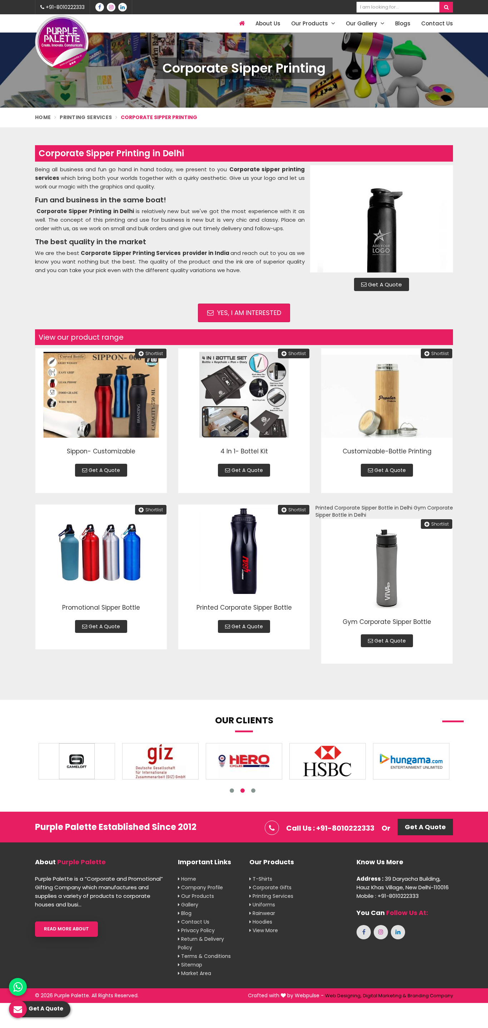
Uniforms (263, 904)
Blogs (402, 23)
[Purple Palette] (62, 42)
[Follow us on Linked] (122, 7)
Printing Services (86, 117)
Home (43, 117)
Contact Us (437, 23)
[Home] (241, 23)
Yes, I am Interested (248, 312)
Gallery (189, 904)
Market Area (195, 973)
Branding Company (430, 995)
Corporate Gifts (271, 887)
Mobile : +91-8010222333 (388, 896)
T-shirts (261, 878)
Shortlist (154, 353)
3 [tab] (253, 790)
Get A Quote (384, 284)
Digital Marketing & (384, 995)
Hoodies (261, 921)
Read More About (66, 928)
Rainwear (263, 913)
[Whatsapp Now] (18, 987)
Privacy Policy (197, 930)
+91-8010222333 (64, 7)
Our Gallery (362, 23)
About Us (267, 23)
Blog (185, 913)
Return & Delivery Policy (201, 943)
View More (264, 930)
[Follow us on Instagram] (111, 7)
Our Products (310, 23)
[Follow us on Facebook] (99, 7)
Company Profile (201, 887)
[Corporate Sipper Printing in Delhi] (381, 218)
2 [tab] (242, 790)
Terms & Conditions (205, 956)
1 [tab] (232, 790)
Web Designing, (343, 995)
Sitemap (191, 964)
